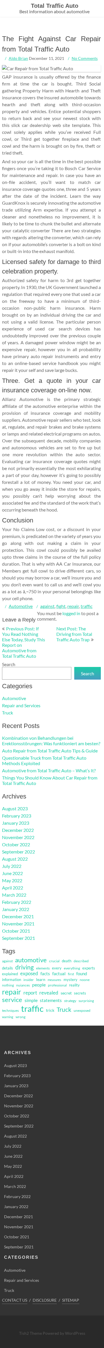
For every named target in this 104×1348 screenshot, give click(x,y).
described (81, 961)
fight (61, 606)
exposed (29, 973)
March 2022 (14, 895)
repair (73, 606)
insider (28, 980)
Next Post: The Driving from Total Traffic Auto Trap (74, 634)
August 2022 (15, 859)
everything (72, 968)
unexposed (82, 1010)
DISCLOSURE (45, 1300)
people (39, 984)
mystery (70, 979)
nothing (8, 985)
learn (40, 979)
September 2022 (18, 851)
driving (24, 967)
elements (43, 968)
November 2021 (18, 923)
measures (54, 980)
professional (57, 985)
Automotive (21, 606)
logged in (71, 613)
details (7, 968)
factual (59, 973)
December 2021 (18, 916)
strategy (70, 1001)
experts (88, 968)
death (66, 961)
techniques (10, 1010)
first (71, 974)
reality (74, 985)
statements (51, 1000)
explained (10, 973)
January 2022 (15, 909)
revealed (48, 993)
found (81, 973)
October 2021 (16, 930)
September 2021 (18, 938)
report (30, 993)
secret (66, 992)
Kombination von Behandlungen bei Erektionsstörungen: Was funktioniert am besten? (51, 740)
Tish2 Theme (31, 1333)
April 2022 (12, 887)
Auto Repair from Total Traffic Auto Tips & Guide (50, 750)
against (47, 606)
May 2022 (12, 880)
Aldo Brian (18, 58)
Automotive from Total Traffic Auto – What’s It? (49, 770)
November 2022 (18, 837)
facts (45, 973)
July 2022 (11, 866)
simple (31, 1000)
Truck (7, 712)
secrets (80, 993)
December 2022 (18, 830)
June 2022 (12, 873)
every (57, 968)
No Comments (85, 58)
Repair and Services (21, 705)
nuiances (23, 985)
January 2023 (15, 823)
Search (8, 664)
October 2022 (16, 844)
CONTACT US (14, 1300)
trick (50, 1010)
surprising (86, 1001)
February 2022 (16, 902)
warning (7, 1017)
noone (85, 980)
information (11, 979)
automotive (31, 960)
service (12, 999)
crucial (54, 961)
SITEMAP (70, 1300)
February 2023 (16, 815)
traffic (86, 606)
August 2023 (15, 808)
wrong (20, 1017)
